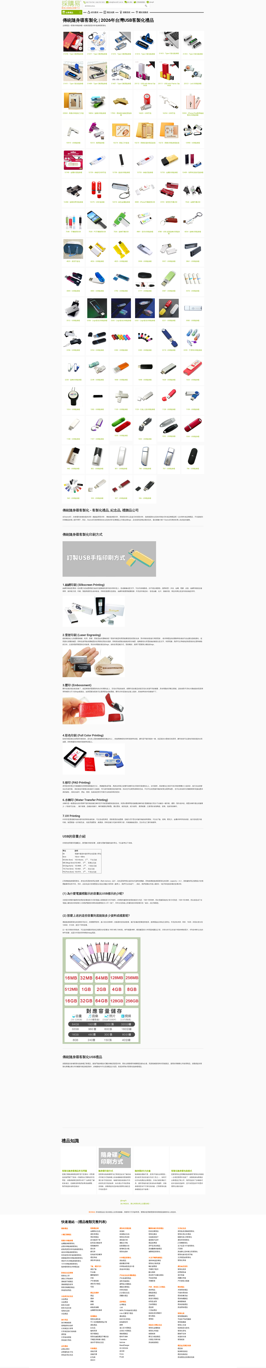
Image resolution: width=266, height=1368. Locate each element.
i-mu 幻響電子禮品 (126, 1313)
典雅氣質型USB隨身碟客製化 (72, 1258)
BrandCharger (124, 1345)
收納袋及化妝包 (183, 1328)
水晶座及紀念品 (67, 1296)
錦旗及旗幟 (94, 1307)
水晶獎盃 (64, 1299)
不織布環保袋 (183, 1293)
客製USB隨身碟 (67, 1241)
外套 (92, 1278)
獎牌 (92, 1299)
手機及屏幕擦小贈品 (97, 1339)
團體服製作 (94, 1275)
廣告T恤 (93, 1269)
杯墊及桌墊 (153, 1301)
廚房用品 (152, 1290)
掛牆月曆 (93, 1354)
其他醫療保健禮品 (155, 1249)
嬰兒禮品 (152, 1316)
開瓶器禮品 (153, 1293)
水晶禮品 (64, 1314)
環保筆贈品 (94, 1237)
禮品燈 (151, 1307)
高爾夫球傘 (182, 1278)
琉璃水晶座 (65, 1311)
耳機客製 (152, 1281)
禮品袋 (180, 1348)
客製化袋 (181, 1313)
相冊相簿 (152, 1334)
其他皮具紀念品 (67, 1355)
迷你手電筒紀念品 (97, 1342)
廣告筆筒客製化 (183, 1240)
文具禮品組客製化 (184, 1257)
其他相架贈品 (154, 1342)
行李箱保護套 (66, 1337)
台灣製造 (122, 1305)
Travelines (123, 1339)
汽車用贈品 (153, 1304)
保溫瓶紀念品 (124, 1234)
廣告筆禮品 (94, 1234)
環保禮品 (181, 1287)
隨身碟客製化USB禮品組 (70, 1267)
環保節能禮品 (183, 1304)
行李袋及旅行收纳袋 (68, 1331)
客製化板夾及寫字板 (185, 1254)
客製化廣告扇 (95, 1319)
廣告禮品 (93, 1325)
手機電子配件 (154, 1269)
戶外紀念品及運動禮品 (127, 1275)
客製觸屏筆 (94, 1246)
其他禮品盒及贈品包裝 (186, 1357)
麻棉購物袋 (182, 1301)
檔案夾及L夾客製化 (185, 1237)
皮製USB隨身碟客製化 (69, 1246)
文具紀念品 (182, 1228)
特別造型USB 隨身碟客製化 (71, 1255)
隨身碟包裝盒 (183, 1351)
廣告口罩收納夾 (67, 1279)
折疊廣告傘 (182, 1272)
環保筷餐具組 (183, 1296)
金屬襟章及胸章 (96, 1310)
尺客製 (180, 1249)
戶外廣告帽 (94, 1281)
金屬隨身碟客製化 (68, 1243)
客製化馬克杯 (124, 1237)
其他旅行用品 (66, 1340)
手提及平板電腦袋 (184, 1319)
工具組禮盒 (153, 1310)
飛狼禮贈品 (123, 1334)
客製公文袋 (182, 1325)
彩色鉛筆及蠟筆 (96, 1254)
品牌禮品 (122, 1302)
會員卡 (92, 1360)
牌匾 (92, 1301)
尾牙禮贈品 (94, 1334)
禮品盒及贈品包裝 (184, 1345)
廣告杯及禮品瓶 (125, 1228)
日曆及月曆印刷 (154, 1339)
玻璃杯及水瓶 (124, 1249)
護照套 (63, 1334)
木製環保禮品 (183, 1290)
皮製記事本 (65, 1349)
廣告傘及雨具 (183, 1266)
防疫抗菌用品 (154, 1231)
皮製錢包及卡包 (67, 1352)
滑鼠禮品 (122, 1260)
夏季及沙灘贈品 (125, 1284)
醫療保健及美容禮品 (156, 1228)
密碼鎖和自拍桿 (67, 1326)
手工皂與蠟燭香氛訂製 (98, 1322)
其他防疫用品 (66, 1290)
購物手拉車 (182, 1334)
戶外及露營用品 (125, 1278)
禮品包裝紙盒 (183, 1354)
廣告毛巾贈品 (95, 1284)
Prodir (121, 1357)
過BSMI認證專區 (155, 1260)
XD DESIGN (123, 1348)
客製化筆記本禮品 (184, 1234)
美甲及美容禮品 (154, 1246)
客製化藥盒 (153, 1234)
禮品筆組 (93, 1257)
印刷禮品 (93, 1348)
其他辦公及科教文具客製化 (188, 1252)
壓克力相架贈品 (154, 1337)
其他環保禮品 (183, 1307)
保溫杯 (121, 1231)
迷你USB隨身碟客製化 (69, 1252)
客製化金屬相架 (154, 1328)
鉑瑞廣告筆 (123, 1322)
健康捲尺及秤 (154, 1240)
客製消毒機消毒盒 (68, 1287)
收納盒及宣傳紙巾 (155, 1313)
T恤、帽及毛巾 (96, 1266)
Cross (121, 1354)
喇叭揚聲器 (153, 1266)
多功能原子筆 (95, 1240)
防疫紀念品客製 (67, 1273)
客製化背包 (182, 1331)
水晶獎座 (64, 1302)
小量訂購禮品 (66, 1235)
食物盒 (151, 1319)
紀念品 (92, 1328)
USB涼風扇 (123, 1290)
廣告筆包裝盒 (95, 1260)
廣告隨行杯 (123, 1240)
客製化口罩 (65, 1276)
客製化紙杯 (123, 1252)
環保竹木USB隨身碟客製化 (71, 1261)
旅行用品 (64, 1320)
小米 (121, 1307)
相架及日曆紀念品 (155, 1325)
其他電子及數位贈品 (156, 1275)
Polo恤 (92, 1272)
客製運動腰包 (183, 1316)
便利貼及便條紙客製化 (186, 1231)
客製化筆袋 (182, 1260)
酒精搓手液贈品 (67, 1281)
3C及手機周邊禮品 (155, 1258)
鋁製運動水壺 (124, 1246)
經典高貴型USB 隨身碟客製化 (72, 1249)
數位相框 (152, 1272)
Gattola (122, 1342)
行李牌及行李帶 (67, 1328)
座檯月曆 (93, 1351)
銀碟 (92, 1304)
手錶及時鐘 (153, 1278)
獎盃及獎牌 (94, 1293)
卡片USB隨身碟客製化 (69, 1264)
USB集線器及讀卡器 (126, 1266)
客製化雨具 (182, 1269)
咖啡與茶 (93, 1331)
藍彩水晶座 (65, 1305)
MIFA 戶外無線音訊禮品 (128, 1310)
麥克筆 (92, 1252)
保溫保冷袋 (182, 1337)
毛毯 (92, 1287)
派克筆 (121, 1351)
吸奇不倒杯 (123, 1337)
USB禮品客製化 (125, 1258)
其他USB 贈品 (124, 1269)
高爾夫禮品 (123, 1296)
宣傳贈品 (93, 1316)
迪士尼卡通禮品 (125, 1328)
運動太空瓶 (123, 1243)
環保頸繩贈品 (183, 1299)
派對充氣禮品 (124, 1281)
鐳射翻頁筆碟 (124, 1263)
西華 (121, 1325)
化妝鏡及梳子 (154, 1237)
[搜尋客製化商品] (146, 6)
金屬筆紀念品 (95, 1231)
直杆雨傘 (181, 1275)
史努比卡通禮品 (125, 1331)
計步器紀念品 (124, 1293)
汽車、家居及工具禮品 (157, 1287)
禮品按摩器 (153, 1243)
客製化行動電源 (154, 1263)
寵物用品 (152, 1296)
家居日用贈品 (154, 1299)
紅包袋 (92, 1357)
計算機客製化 (183, 1243)
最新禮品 (64, 1228)
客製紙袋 (181, 1339)
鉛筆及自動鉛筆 (96, 1243)
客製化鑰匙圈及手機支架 (99, 1337)
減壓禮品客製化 (154, 1252)
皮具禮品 (64, 1346)
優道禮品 (122, 1316)
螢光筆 (92, 1249)
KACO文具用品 (124, 1319)
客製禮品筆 (94, 1228)
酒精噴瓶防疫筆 (67, 1284)
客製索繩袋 (182, 1322)
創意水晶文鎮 (66, 1308)
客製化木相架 (154, 1331)
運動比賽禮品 (124, 1287)
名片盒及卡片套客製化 (186, 1246)
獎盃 (92, 1296)
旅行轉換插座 (66, 1323)
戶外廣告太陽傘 (183, 1281)
